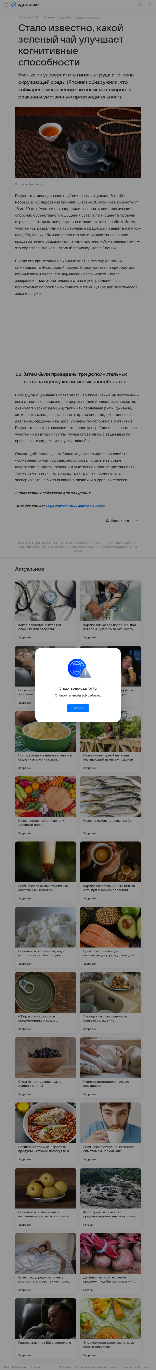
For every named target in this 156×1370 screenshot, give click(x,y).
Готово (78, 708)
